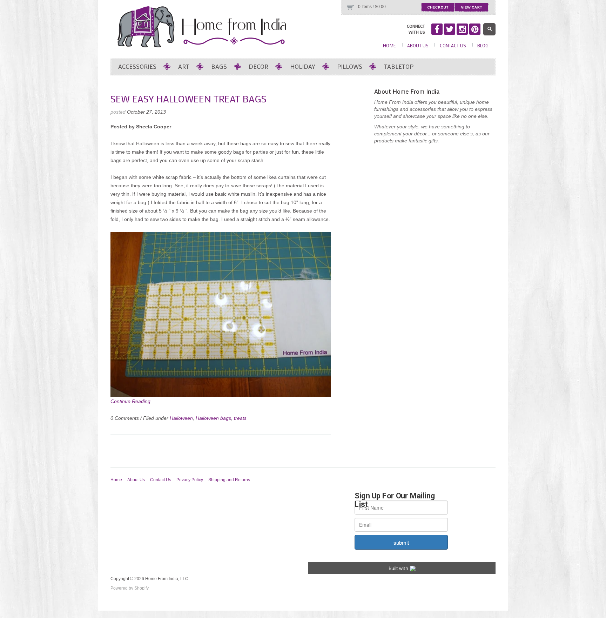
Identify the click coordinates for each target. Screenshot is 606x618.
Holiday (302, 66)
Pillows (349, 66)
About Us (418, 45)
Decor (258, 66)
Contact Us (453, 45)
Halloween (181, 418)
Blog (483, 45)
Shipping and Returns (229, 479)
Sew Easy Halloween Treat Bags (188, 98)
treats (240, 418)
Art (183, 66)
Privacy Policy (189, 479)
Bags (219, 66)
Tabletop (398, 66)
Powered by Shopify (129, 588)
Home (389, 45)
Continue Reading (130, 401)
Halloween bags (213, 418)
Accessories (137, 66)
